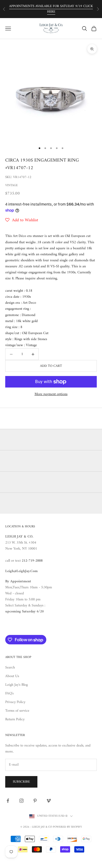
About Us (12, 676)
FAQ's (9, 693)
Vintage (11, 185)
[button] (21, 220)
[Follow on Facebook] (7, 800)
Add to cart (51, 366)
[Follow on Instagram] (21, 800)
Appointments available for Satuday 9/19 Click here (51, 9)
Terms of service (17, 710)
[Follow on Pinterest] (35, 800)
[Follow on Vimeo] (48, 800)
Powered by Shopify (67, 827)
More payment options (51, 394)
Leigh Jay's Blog (16, 685)
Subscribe (21, 782)
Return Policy (15, 719)
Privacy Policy (15, 702)
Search (10, 667)
